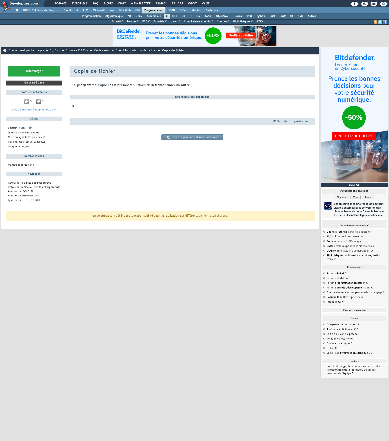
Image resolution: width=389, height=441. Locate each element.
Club (205, 3)
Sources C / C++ (77, 50)
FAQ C (146, 21)
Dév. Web (125, 10)
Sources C (223, 21)
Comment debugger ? (340, 343)
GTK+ (259, 21)
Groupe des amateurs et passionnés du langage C (356, 292)
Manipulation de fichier (139, 50)
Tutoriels (79, 3)
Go (198, 16)
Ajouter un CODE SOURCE (24, 200)
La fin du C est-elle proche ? (343, 334)
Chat (121, 3)
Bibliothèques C (243, 21)
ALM (85, 10)
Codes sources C (106, 50)
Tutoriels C (160, 21)
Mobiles (196, 10)
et (337, 232)
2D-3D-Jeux (134, 16)
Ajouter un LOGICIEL (20, 191)
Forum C (336, 273)
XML (300, 16)
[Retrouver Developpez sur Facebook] (385, 22)
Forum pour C (350, 287)
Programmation (153, 10)
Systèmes (212, 10)
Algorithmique (114, 16)
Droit (192, 3)
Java (111, 10)
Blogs (108, 3)
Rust (272, 16)
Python (260, 16)
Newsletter (141, 3)
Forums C (133, 21)
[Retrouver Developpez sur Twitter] (380, 22)
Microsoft (99, 10)
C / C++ (55, 50)
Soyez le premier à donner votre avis (34, 110)
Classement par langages (26, 50)
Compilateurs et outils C (198, 21)
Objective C (223, 16)
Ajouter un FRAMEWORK (23, 196)
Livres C (175, 21)
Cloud (67, 10)
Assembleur (154, 16)
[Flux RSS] (375, 22)
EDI (137, 10)
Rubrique (335, 302)
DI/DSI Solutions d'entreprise (41, 10)
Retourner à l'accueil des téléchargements (34, 187)
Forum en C (338, 278)
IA (76, 10)
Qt (291, 16)
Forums (60, 3)
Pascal (238, 16)
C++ (174, 16)
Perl (249, 16)
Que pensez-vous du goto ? (343, 324)
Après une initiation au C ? (342, 329)
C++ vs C (332, 348)
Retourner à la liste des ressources (29, 183)
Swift (283, 16)
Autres (312, 16)
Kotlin (208, 16)
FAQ (95, 3)
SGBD (171, 10)
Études (177, 3)
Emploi (161, 3)
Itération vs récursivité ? (341, 338)
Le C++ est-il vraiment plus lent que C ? (349, 353)
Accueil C (117, 21)
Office (183, 10)
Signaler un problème (292, 121)
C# (183, 16)
